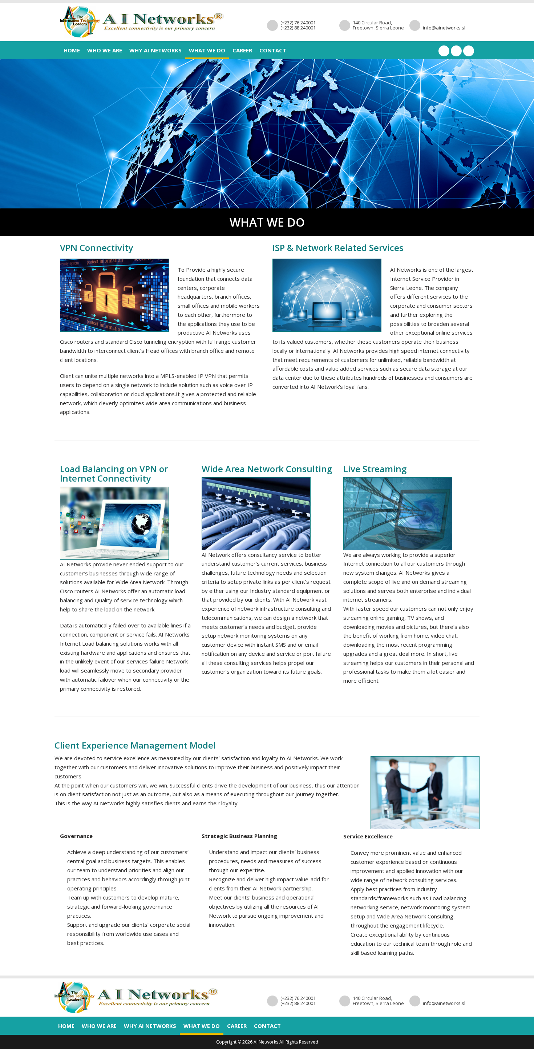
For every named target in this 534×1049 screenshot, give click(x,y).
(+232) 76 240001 (298, 22)
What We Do (207, 50)
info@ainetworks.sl (444, 27)
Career (242, 50)
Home (72, 50)
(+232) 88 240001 (298, 27)
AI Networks (266, 1042)
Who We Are (104, 50)
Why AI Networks (155, 50)
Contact (272, 50)
